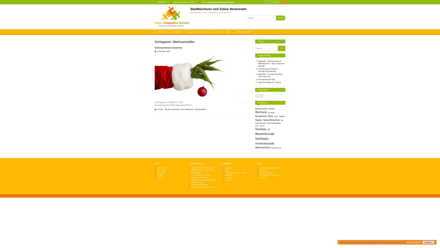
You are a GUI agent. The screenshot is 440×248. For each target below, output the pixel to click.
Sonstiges (229, 177)
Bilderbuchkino (261, 108)
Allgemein (229, 168)
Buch (271, 108)
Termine (160, 109)
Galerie (216, 32)
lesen (282, 116)
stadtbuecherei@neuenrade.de (184, 2)
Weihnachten (189, 109)
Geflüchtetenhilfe (243, 32)
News (227, 170)
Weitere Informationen (413, 242)
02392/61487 (162, 2)
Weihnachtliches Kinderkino (169, 47)
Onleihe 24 (263, 170)
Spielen (262, 126)
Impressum (161, 168)
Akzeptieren (428, 242)
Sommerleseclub (273, 123)
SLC (282, 120)
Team (227, 32)
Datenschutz (162, 170)
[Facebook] (265, 2)
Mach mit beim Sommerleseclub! (221, 2)
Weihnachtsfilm (200, 109)
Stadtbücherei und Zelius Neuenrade (218, 9)
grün (169, 109)
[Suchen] (281, 48)
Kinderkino (176, 109)
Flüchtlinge (271, 112)
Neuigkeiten (177, 32)
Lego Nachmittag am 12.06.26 (269, 82)
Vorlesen (262, 138)
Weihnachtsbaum (276, 148)
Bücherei (261, 112)
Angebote (192, 32)
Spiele (257, 126)
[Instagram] (269, 2)
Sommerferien (260, 123)
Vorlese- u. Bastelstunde (264, 131)
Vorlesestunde (264, 143)
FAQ (204, 32)
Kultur (276, 116)
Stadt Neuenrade (266, 173)
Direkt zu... (276, 2)
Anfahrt (160, 177)
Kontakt (160, 175)
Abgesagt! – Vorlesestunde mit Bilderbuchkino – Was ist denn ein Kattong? (271, 63)
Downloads (161, 173)
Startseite (162, 32)
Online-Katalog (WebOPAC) (269, 168)
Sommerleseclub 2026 (266, 79)
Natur (258, 120)
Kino (182, 109)
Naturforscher (271, 120)
